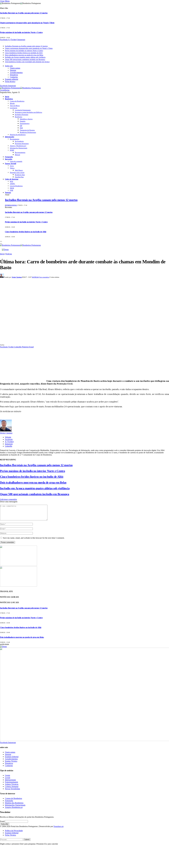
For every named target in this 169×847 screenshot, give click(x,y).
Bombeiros (9, 99)
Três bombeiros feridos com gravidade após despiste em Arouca (27, 62)
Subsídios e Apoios (26, 119)
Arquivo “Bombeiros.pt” (18, 146)
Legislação (13, 108)
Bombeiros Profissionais (28, 132)
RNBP (12, 150)
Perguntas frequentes (22, 143)
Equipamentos (24, 123)
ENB (11, 190)
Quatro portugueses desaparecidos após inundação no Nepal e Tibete (27, 23)
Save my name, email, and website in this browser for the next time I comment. (33, 538)
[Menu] (1, 241)
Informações (9, 137)
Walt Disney (19, 170)
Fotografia (9, 157)
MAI (11, 181)
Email (2, 821)
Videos (12, 168)
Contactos (14, 77)
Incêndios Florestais (21, 114)
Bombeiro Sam (20, 175)
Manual (17, 155)
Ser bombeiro (19, 141)
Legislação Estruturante (23, 110)
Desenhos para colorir (17, 172)
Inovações (8, 159)
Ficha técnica (10, 81)
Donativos (14, 75)
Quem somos (15, 68)
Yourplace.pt (58, 826)
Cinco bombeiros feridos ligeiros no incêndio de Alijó (24, 53)
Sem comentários (44, 277)
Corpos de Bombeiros (17, 101)
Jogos (12, 166)
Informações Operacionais (18, 148)
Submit (26, 839)
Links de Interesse (11, 179)
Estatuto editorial (11, 79)
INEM (12, 188)
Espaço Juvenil (10, 163)
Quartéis (22, 121)
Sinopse (13, 70)
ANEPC (12, 184)
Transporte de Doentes (27, 130)
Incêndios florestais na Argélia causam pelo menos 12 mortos (24, 13)
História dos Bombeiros (18, 135)
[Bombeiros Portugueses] (20, 88)
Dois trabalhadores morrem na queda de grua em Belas (24, 55)
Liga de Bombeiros (16, 186)
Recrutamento (14, 139)
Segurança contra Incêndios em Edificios (28, 112)
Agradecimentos (16, 72)
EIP (21, 126)
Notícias (8, 192)
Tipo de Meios (15, 106)
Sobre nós (9, 66)
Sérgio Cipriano (17, 277)
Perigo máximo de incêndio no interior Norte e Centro (21, 32)
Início (7, 97)
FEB (21, 128)
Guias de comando (16, 161)
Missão (12, 103)
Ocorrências (4, 90)
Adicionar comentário (8, 499)
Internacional (11, 205)
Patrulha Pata (19, 177)
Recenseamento (20, 152)
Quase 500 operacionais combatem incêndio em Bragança (25, 59)
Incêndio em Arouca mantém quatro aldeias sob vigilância (25, 57)
